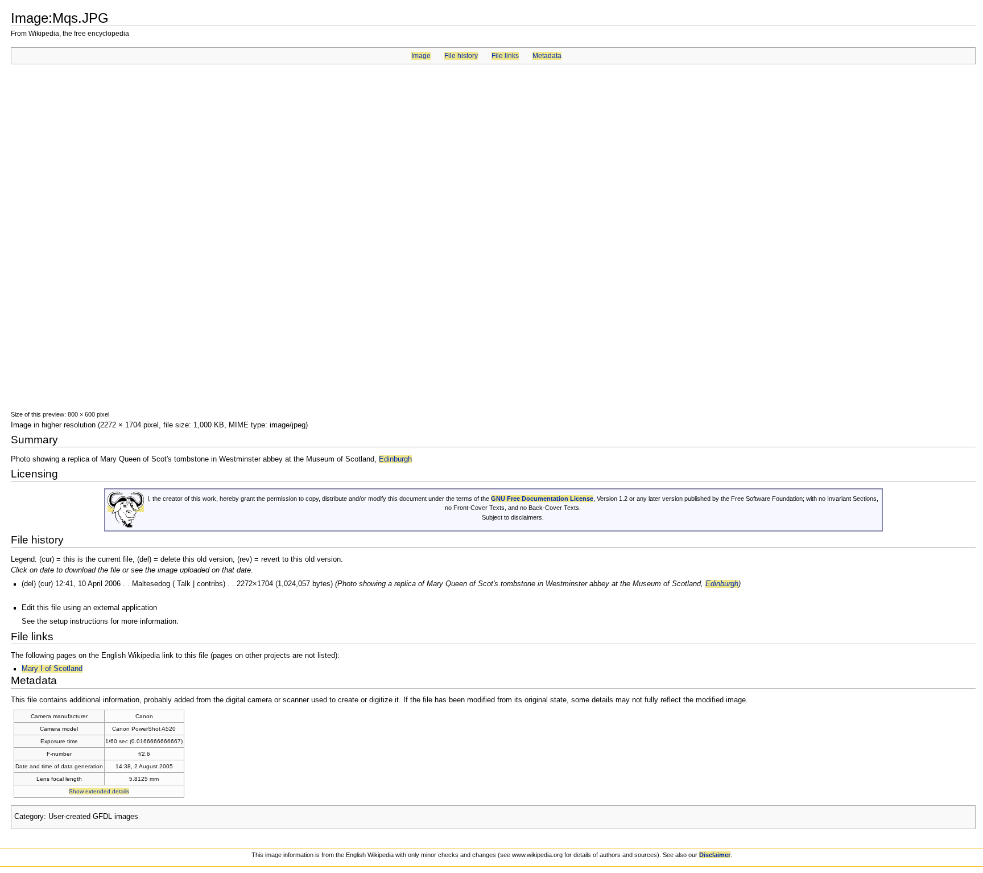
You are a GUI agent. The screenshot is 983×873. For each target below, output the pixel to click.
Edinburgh (395, 459)
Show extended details (99, 791)
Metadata (546, 56)
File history (461, 56)
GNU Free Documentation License (542, 498)
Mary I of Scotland (52, 669)
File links (505, 56)
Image (421, 56)
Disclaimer (714, 854)
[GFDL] (126, 508)
